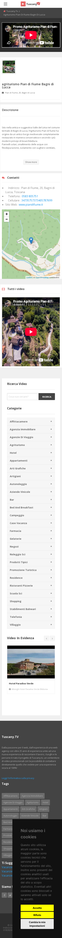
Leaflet (29, 277)
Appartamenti (18, 460)
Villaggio (15, 624)
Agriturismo (17, 445)
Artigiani (15, 476)
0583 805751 (30, 196)
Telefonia (16, 617)
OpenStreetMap (42, 277)
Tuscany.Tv (12, 11)
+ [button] (7, 214)
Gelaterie (15, 538)
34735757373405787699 (36, 200)
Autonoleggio (18, 484)
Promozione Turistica (23, 570)
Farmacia (15, 531)
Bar (12, 499)
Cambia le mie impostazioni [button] (37, 924)
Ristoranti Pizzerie (21, 585)
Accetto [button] (37, 907)
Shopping (15, 601)
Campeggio (17, 515)
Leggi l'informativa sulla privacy (18, 778)
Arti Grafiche (18, 468)
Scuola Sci (16, 593)
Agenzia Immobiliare (22, 429)
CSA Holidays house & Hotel (25, 683)
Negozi (14, 546)
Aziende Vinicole (20, 491)
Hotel (13, 452)
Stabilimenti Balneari (23, 609)
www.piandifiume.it (31, 204)
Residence (16, 577)
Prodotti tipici (19, 562)
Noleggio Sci (17, 554)
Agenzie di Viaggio (21, 437)
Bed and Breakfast (21, 507)
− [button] (7, 219)
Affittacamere (19, 421)
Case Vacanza (18, 523)
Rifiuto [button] (37, 915)
